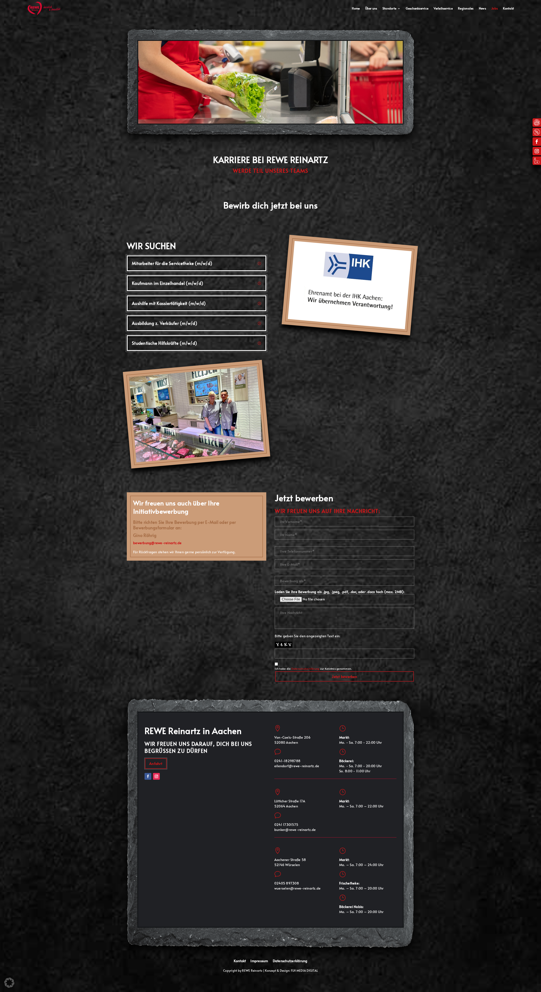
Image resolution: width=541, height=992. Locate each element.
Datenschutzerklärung (305, 669)
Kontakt (508, 8)
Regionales (466, 8)
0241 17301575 (286, 824)
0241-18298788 (287, 760)
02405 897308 (286, 883)
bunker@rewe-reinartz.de (295, 829)
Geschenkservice (417, 8)
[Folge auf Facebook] (537, 141)
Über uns (371, 8)
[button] (9, 982)
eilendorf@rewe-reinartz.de (296, 765)
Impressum (259, 961)
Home (356, 8)
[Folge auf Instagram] (537, 151)
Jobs (494, 8)
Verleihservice (443, 8)
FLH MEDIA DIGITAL (304, 971)
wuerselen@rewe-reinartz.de (297, 888)
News (482, 8)
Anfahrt (155, 763)
